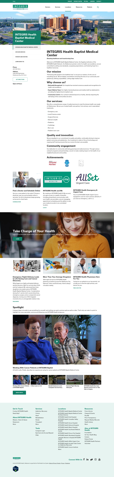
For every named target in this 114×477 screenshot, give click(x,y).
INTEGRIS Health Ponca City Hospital (69, 433)
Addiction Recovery (41, 411)
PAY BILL (86, 1)
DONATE (70, 1)
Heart (37, 415)
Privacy (63, 463)
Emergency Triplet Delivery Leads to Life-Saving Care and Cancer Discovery (26, 279)
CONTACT (98, 1)
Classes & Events (90, 413)
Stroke (37, 420)
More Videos (19, 392)
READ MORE (16, 301)
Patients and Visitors (21, 56)
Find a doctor (77, 288)
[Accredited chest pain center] (67, 163)
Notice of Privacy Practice (54, 463)
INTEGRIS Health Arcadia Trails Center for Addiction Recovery (69, 444)
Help (14, 1)
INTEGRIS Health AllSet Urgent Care (69, 441)
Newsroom (16, 422)
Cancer (38, 413)
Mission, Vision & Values (20, 420)
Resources (79, 7)
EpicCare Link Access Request (44, 433)
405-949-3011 (17, 69)
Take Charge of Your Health (34, 231)
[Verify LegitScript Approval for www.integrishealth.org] (15, 468)
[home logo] (20, 8)
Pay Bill (87, 415)
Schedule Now (17, 201)
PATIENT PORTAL (78, 1)
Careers (87, 437)
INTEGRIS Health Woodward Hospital (69, 435)
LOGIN (17, 238)
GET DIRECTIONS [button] (20, 79)
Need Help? (16, 413)
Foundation (88, 432)
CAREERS (92, 1)
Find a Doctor (89, 411)
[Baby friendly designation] (81, 163)
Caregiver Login (40, 430)
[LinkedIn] (87, 459)
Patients (89, 7)
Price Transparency (90, 417)
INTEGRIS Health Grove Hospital (67, 423)
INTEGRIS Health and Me (53, 191)
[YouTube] (99, 459)
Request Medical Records (92, 420)
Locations (68, 7)
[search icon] (98, 7)
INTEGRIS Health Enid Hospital (67, 417)
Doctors (47, 7)
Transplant (39, 422)
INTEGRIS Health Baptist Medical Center (26, 47)
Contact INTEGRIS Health (20, 411)
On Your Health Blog (91, 434)
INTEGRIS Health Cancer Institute (68, 447)
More (14, 424)
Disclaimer (67, 463)
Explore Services (20, 52)
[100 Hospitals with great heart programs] (53, 163)
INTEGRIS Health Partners (92, 441)
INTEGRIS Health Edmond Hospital (68, 425)
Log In (44, 207)
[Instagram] (96, 459)
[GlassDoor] (91, 459)
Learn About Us (19, 61)
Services (57, 7)
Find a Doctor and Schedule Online (26, 191)
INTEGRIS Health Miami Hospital (67, 427)
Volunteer (87, 443)
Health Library (89, 422)
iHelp (37, 435)
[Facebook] (84, 459)
